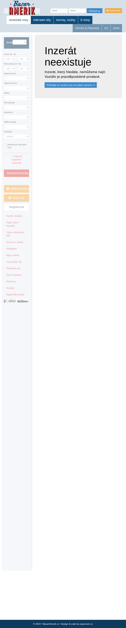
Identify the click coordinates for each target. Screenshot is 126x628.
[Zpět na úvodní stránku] (22, 8)
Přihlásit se (94, 11)
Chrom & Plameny (87, 28)
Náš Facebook (13, 275)
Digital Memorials (15, 294)
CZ (106, 28)
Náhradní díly (42, 20)
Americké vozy (18, 20)
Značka (8, 42)
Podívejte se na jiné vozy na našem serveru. (70, 85)
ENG (116, 28)
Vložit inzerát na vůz (19, 188)
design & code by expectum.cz (77, 624)
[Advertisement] (78, 133)
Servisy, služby (65, 20)
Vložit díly (17, 198)
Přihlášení (11, 248)
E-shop (85, 20)
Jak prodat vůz (14, 261)
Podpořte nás (13, 268)
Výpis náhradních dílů (15, 234)
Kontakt (10, 288)
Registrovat (16, 207)
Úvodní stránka (14, 216)
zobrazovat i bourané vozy (16, 146)
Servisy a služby (14, 242)
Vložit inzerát (114, 11)
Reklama (11, 281)
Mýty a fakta (12, 255)
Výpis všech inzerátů (12, 224)
